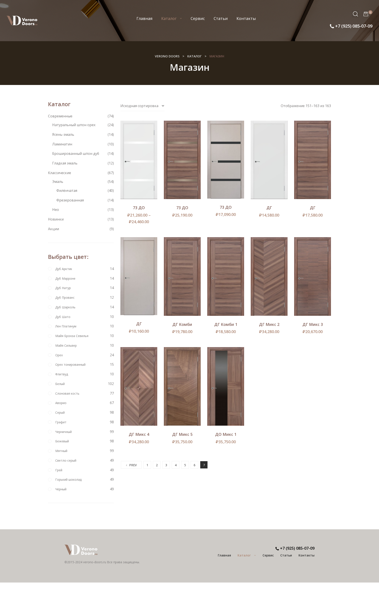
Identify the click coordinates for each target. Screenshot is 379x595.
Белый (60, 384)
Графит (60, 422)
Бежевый (62, 441)
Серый (60, 412)
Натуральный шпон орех (73, 124)
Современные (60, 116)
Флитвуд (61, 374)
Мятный (61, 451)
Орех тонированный (70, 364)
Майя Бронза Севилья (71, 336)
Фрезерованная (70, 200)
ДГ (269, 207)
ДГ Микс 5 (182, 434)
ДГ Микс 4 (139, 434)
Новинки (56, 219)
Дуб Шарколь (65, 307)
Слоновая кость (67, 393)
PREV (133, 465)
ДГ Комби (182, 324)
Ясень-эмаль (63, 134)
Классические (59, 172)
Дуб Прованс (65, 297)
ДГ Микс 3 (312, 324)
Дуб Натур (63, 288)
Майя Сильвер (66, 345)
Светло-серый (65, 460)
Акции (53, 228)
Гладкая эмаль (64, 163)
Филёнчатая (66, 190)
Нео (55, 209)
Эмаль (57, 181)
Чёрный (60, 489)
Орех (59, 355)
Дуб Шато (62, 317)
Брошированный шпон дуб (75, 153)
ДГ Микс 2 (269, 324)
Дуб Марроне (65, 278)
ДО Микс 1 (225, 434)
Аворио (60, 403)
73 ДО (139, 207)
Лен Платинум (65, 326)
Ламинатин (62, 144)
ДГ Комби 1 (225, 324)
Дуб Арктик (63, 269)
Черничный (63, 432)
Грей (58, 470)
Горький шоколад (68, 479)
